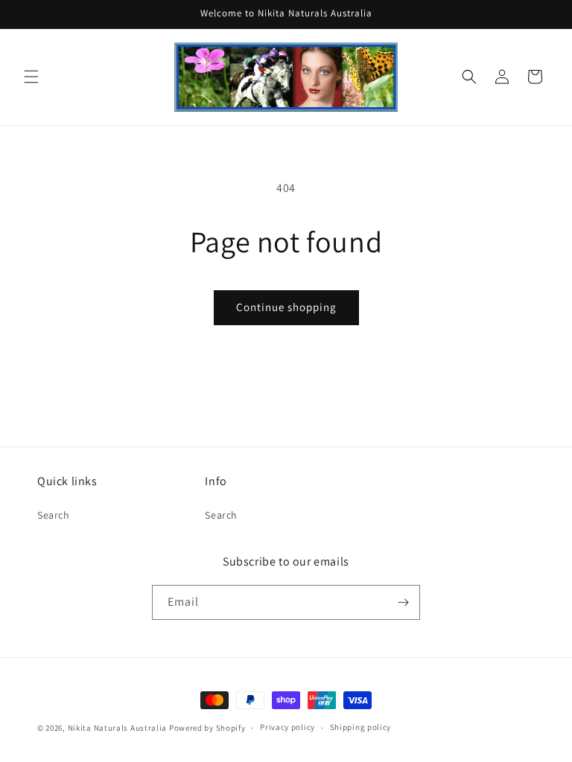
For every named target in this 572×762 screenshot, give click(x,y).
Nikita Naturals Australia (118, 728)
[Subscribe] (403, 602)
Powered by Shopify (207, 728)
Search (53, 515)
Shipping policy (361, 727)
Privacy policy (287, 727)
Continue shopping (286, 307)
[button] (31, 76)
